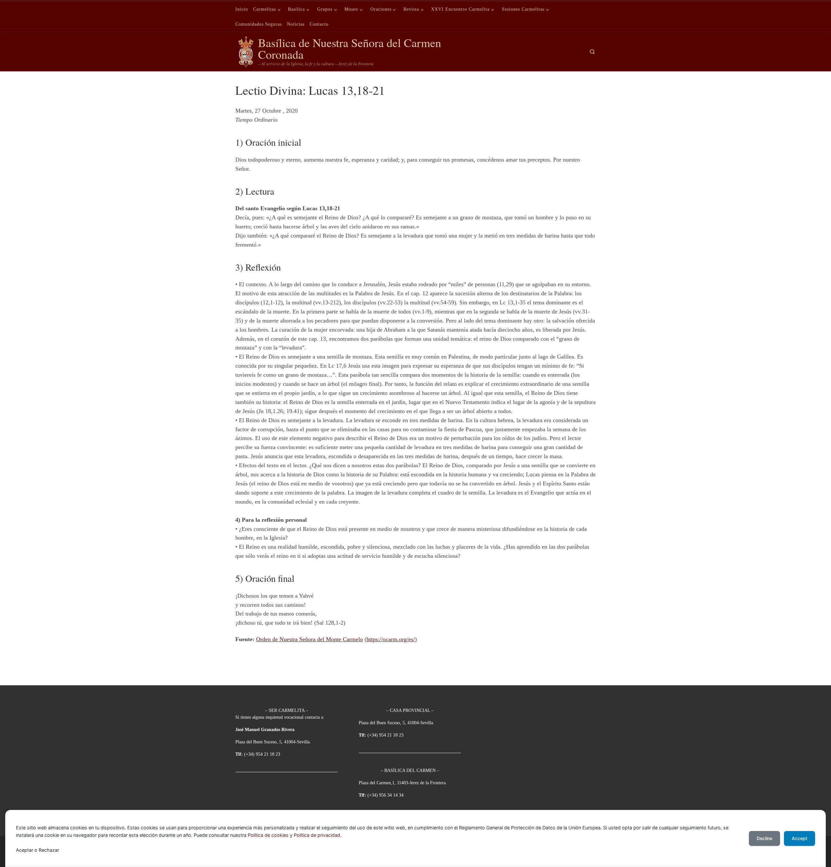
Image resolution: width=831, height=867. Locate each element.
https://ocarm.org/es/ (390, 639)
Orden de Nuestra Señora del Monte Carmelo (309, 639)
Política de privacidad (317, 835)
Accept (799, 838)
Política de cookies (268, 835)
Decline (764, 838)
